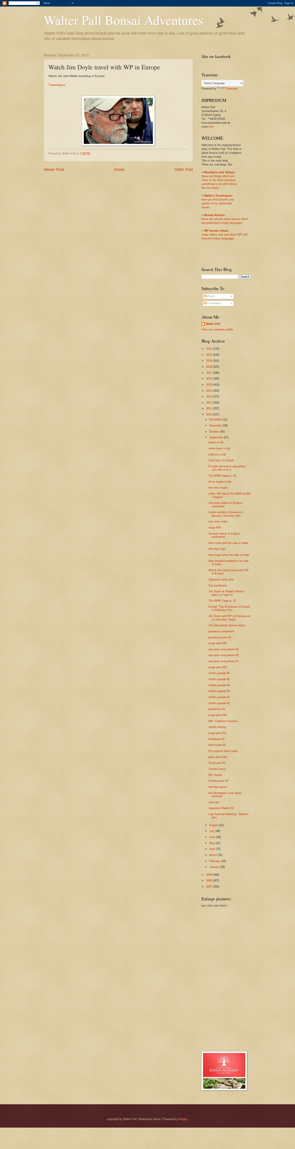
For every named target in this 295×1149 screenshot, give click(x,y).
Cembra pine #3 (218, 780)
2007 (209, 886)
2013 (209, 396)
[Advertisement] (218, 979)
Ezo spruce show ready (223, 751)
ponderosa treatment (221, 631)
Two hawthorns (217, 585)
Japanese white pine (221, 579)
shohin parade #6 (219, 673)
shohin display (217, 727)
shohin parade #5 (219, 679)
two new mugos (218, 487)
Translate (231, 88)
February (215, 861)
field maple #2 (217, 745)
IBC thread (215, 775)
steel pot (213, 802)
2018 (209, 366)
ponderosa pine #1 (219, 637)
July (212, 831)
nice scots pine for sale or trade (228, 543)
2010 (209, 414)
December (216, 419)
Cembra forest (217, 769)
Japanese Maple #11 (221, 808)
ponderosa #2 (216, 709)
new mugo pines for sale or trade (228, 554)
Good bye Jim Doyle (221, 460)
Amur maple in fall (219, 481)
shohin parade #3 (219, 691)
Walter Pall (213, 323)
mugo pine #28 (217, 667)
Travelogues (56, 85)
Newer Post (54, 169)
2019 (209, 360)
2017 (209, 372)
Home (119, 169)
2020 (209, 354)
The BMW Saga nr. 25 (222, 600)
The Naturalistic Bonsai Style (226, 625)
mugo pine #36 (217, 643)
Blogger (182, 1119)
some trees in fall (219, 448)
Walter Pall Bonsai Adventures (123, 20)
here (211, 126)
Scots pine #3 (217, 762)
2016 (209, 378)
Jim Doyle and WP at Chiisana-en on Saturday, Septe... (229, 617)
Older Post (183, 169)
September (216, 437)
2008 (209, 880)
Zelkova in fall (217, 454)
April (212, 849)
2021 (209, 348)
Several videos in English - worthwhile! (225, 535)
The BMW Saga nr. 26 (222, 475)
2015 (209, 384)
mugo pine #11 (217, 733)
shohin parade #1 (219, 703)
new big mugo (217, 548)
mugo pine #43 (217, 715)
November (216, 425)
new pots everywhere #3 (223, 649)
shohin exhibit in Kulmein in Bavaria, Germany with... (225, 514)
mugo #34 (214, 527)
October (214, 431)
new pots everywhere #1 (223, 661)
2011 (209, 408)
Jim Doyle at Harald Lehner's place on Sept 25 (226, 593)
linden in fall (215, 442)
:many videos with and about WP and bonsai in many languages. (224, 234)
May (212, 843)
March (213, 855)
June (212, 837)
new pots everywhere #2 (223, 655)
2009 (209, 874)
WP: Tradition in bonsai (223, 721)
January (214, 867)
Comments (213, 303)
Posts (210, 296)
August (214, 825)
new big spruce (217, 786)
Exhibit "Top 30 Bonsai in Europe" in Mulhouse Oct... (229, 608)
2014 (209, 390)
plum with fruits (217, 757)
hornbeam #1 (216, 739)
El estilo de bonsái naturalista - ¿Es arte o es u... (227, 468)
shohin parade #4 (219, 685)
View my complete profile (217, 329)
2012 (209, 402)
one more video (218, 521)
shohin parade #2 (219, 697)
